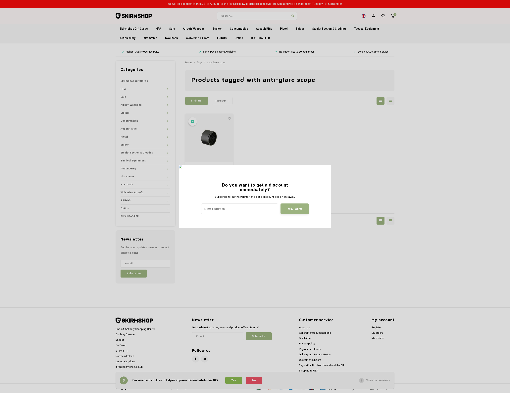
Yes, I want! (294, 209)
